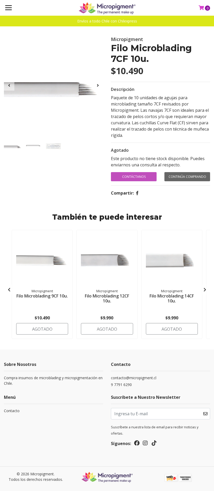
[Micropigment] (107, 8)
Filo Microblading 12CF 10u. (107, 298)
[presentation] (9, 85)
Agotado (120, 150)
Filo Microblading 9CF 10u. (42, 296)
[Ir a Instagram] (145, 444)
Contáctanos (134, 176)
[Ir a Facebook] (137, 444)
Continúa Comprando (187, 176)
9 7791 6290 (121, 384)
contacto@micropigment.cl (133, 377)
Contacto (12, 410)
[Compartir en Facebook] (137, 193)
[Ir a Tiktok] (154, 444)
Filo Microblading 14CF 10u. (172, 298)
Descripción (122, 89)
